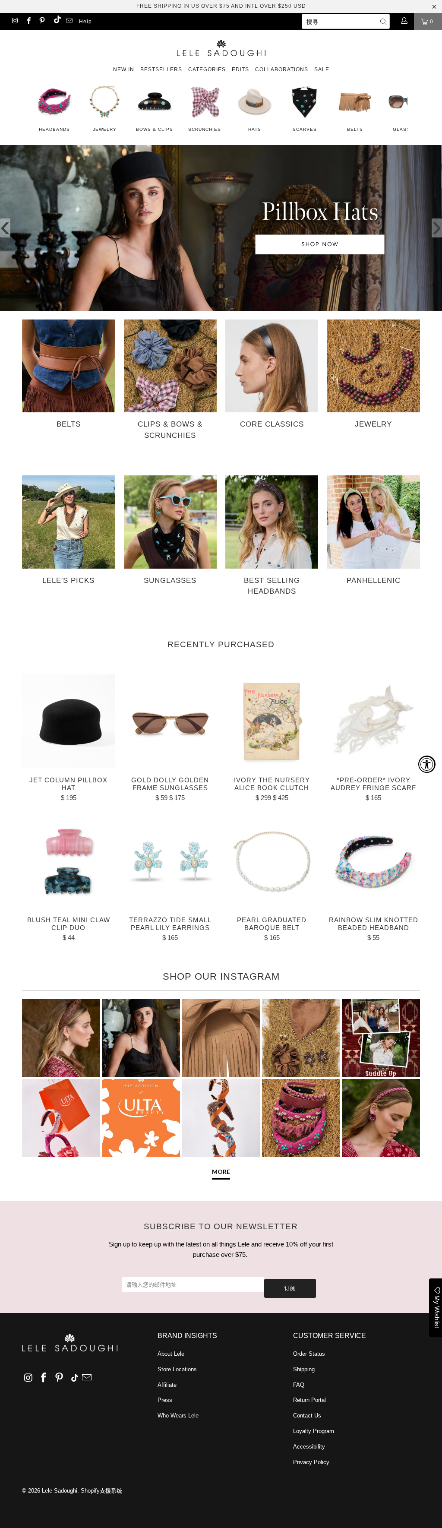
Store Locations (177, 1369)
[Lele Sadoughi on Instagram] (14, 22)
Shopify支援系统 (101, 1490)
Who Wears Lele (178, 1415)
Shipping (304, 1369)
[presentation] (5, 227)
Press (165, 1400)
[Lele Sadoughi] (221, 46)
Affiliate (167, 1385)
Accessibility (309, 1446)
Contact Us (307, 1415)
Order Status (309, 1354)
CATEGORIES (207, 69)
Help (85, 22)
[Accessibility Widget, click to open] (427, 764)
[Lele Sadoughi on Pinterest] (41, 22)
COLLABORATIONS (281, 69)
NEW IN (123, 69)
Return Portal (309, 1400)
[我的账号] (403, 21)
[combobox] (346, 21)
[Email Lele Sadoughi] (69, 22)
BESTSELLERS (161, 69)
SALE (321, 69)
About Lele (171, 1354)
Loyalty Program (313, 1431)
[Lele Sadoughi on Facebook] (28, 22)
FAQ (298, 1385)
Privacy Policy (311, 1462)
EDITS (240, 69)
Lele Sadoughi (59, 1490)
